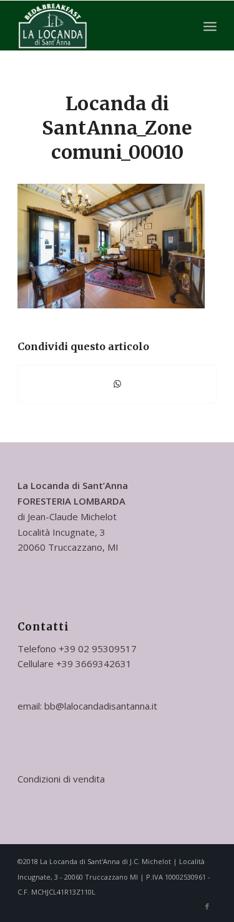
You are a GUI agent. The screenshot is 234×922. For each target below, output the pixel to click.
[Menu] (210, 25)
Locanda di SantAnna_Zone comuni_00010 (117, 128)
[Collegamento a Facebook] (207, 906)
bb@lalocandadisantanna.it (100, 706)
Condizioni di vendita (61, 778)
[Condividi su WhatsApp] (117, 383)
